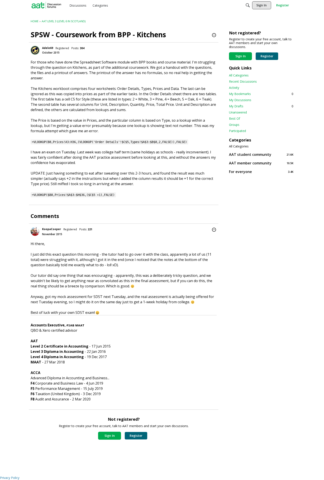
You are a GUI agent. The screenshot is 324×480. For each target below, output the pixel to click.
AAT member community (261, 163)
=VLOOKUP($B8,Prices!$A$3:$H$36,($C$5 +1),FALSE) (73, 195)
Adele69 (47, 48)
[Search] (248, 5)
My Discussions (240, 100)
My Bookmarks (261, 94)
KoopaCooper (51, 229)
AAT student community (261, 154)
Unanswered (238, 112)
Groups (234, 125)
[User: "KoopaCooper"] (35, 231)
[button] (214, 35)
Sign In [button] (109, 435)
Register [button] (136, 435)
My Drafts (261, 106)
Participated (237, 131)
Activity (234, 88)
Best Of (234, 118)
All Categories (239, 75)
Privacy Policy (9, 478)
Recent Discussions (243, 81)
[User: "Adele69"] (35, 50)
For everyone (261, 171)
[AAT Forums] (46, 5)
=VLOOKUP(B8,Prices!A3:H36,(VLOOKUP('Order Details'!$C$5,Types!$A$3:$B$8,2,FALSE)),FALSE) (109, 142)
